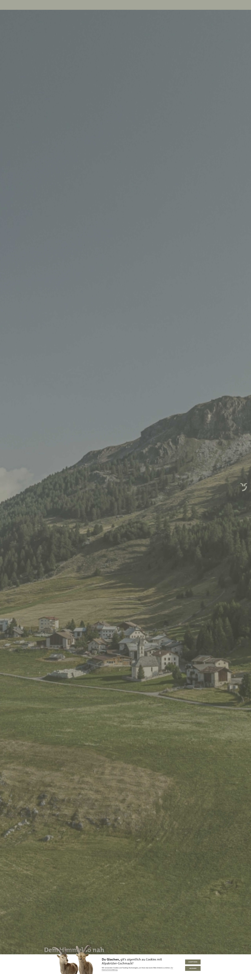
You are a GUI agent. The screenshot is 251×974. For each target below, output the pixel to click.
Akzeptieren (192, 962)
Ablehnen (192, 968)
